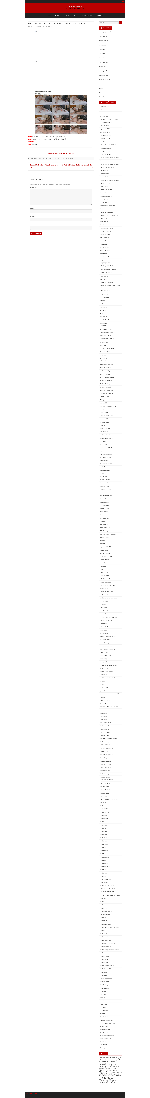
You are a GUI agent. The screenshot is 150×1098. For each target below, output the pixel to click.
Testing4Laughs (104, 713)
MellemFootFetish (105, 480)
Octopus (102, 543)
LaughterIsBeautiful (105, 435)
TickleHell (104, 325)
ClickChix (102, 225)
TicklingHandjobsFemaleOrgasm (109, 950)
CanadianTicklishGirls (106, 196)
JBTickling (103, 409)
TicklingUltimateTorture (107, 966)
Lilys (101, 451)
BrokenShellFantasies (106, 189)
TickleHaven (103, 847)
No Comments (47, 26)
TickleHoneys (104, 850)
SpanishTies (103, 691)
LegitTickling (103, 444)
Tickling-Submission (106, 911)
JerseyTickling (104, 412)
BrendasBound (104, 186)
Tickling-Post (104, 908)
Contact (67, 15)
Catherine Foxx (107, 1060)
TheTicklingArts (104, 796)
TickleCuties (103, 831)
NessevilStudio (104, 524)
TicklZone (103, 905)
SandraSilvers (104, 633)
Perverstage (103, 563)
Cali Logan (101, 1060)
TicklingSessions (105, 959)
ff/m (110, 1062)
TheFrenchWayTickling (106, 748)
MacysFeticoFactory (106, 464)
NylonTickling (104, 531)
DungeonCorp (104, 276)
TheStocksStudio (105, 771)
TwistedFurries (104, 1010)
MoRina (102, 515)
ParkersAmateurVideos (106, 556)
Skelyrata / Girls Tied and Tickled (109, 665)
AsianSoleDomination (106, 142)
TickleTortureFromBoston (107, 886)
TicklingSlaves (104, 962)
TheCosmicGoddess (105, 723)
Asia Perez (116, 1057)
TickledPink (103, 834)
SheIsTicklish (104, 652)
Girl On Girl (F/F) (104, 75)
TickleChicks (103, 825)
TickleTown (103, 898)
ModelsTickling (104, 508)
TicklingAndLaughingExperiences (109, 927)
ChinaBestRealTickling (106, 212)
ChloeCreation (104, 218)
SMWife (102, 684)
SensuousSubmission (106, 646)
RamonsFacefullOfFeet (106, 591)
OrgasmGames (104, 550)
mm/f (114, 1068)
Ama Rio (101, 1057)
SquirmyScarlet (105, 263)
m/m (116, 1066)
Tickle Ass (102, 49)
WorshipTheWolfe (105, 1029)
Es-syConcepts (104, 294)
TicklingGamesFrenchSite (107, 943)
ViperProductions (105, 1017)
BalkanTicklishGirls (105, 148)
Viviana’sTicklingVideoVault (107, 1023)
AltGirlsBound (104, 116)
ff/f (107, 1061)
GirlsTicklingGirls (105, 352)
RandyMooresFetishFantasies (108, 598)
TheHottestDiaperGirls (106, 755)
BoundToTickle (104, 177)
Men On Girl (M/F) (104, 79)
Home (49, 15)
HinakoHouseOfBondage (107, 377)
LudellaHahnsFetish (105, 457)
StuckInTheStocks (105, 700)
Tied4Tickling (104, 985)
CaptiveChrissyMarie (106, 202)
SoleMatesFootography (106, 671)
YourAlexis (103, 1041)
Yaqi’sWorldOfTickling (106, 1038)
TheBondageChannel (107, 780)
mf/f (103, 1068)
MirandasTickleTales (106, 499)
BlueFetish (103, 161)
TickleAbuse (103, 806)
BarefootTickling (105, 151)
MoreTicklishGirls (106, 978)
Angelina (106, 1057)
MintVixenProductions (106, 495)
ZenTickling (103, 1044)
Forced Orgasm (103, 40)
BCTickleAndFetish (105, 154)
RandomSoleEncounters (107, 595)
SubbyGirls (103, 703)
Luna (107, 1066)
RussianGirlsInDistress (106, 620)
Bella (120, 1057)
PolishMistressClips (105, 579)
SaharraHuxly (104, 630)
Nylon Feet (102, 66)
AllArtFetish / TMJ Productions (109, 119)
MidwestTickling (104, 486)
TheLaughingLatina (105, 761)
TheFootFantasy (104, 742)
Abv (101, 110)
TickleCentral (104, 818)
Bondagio (104, 623)
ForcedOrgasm (105, 914)
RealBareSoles (104, 601)
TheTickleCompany (105, 774)
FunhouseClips (104, 342)
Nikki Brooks (109, 1070)
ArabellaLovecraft (105, 132)
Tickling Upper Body (67, 158)
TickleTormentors (105, 879)
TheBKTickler (104, 716)
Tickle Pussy (102, 58)
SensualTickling (104, 643)
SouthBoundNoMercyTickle (108, 678)
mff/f (107, 1068)
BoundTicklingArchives (108, 888)
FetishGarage (103, 316)
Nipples (115, 1070)
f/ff (102, 1062)
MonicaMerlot (104, 511)
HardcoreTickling (105, 371)
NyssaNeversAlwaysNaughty (108, 534)
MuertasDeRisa (104, 521)
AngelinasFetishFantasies (107, 129)
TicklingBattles (104, 934)
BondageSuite (104, 170)
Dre (111, 1060)
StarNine (102, 697)
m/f (47, 158)
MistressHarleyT (104, 502)
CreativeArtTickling (105, 231)
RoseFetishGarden (105, 614)
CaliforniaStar (104, 193)
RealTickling (103, 604)
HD (45, 158)
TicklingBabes (104, 930)
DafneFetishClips (105, 237)
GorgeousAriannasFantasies (109, 492)
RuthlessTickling (104, 627)
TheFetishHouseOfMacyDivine (108, 738)
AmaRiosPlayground (106, 122)
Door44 (102, 260)
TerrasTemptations (105, 710)
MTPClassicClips (104, 518)
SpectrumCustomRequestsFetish (109, 694)
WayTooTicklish (104, 1026)
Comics (57, 15)
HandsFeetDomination (106, 364)
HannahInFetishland (105, 368)
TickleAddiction (104, 812)
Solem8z (103, 361)
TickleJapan (103, 860)
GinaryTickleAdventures (107, 348)
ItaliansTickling (104, 396)
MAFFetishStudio (105, 470)
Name (32, 208)
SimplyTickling (104, 662)
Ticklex (102, 902)
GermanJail (103, 345)
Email (32, 216)
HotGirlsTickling (105, 384)
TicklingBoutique (105, 937)
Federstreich (103, 300)
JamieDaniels (103, 403)
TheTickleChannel (105, 777)
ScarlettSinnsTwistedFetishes (108, 636)
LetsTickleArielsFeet (106, 448)
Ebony (101, 88)
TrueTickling (103, 1007)
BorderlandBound (105, 174)
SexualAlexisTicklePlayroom (108, 649)
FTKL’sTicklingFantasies (107, 336)
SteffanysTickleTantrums (108, 266)
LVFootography (104, 460)
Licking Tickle (103, 71)
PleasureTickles (104, 575)
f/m (104, 1062)
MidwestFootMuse (105, 483)
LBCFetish (103, 441)
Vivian (117, 1083)
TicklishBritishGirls (105, 969)
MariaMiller (103, 473)
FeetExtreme (103, 304)
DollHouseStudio (105, 250)
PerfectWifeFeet (104, 559)
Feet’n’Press (103, 307)
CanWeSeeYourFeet (105, 199)
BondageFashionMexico (107, 167)
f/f (119, 1059)
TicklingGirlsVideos (105, 946)
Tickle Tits (102, 53)
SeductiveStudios (105, 639)
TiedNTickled (103, 991)
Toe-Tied (102, 998)
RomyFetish (103, 607)
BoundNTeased (105, 290)
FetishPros (103, 310)
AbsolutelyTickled (105, 106)
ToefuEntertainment (106, 1001)
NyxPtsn (102, 540)
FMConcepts (103, 323)
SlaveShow (103, 681)
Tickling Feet (56, 158)
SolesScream (103, 675)
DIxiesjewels (103, 253)
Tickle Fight (102, 45)
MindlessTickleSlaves (106, 489)
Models (100, 15)
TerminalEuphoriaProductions (109, 707)
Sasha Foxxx (113, 1072)
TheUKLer (103, 802)
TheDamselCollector (106, 726)
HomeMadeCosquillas (106, 380)
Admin (31, 26)
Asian (101, 84)
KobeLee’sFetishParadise (107, 416)
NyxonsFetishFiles (105, 537)
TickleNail (103, 870)
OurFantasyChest (105, 553)
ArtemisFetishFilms (105, 135)
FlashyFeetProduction (106, 332)
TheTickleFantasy (105, 783)
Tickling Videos (75, 6)
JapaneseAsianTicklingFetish (108, 406)
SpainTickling (104, 687)
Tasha (117, 1072)
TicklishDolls (103, 972)
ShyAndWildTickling (35, 158)
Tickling (103, 917)
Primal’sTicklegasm (105, 582)
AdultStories (103, 113)
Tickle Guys (102, 97)
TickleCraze (103, 828)
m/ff (114, 1066)
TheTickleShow (104, 793)
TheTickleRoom (104, 786)
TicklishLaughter (105, 988)
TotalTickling (103, 1004)
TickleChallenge (104, 822)
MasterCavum (104, 476)
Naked (50, 158)
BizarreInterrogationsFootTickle (109, 180)
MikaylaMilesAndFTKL (107, 338)
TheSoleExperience (105, 767)
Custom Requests (87, 15)
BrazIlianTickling (105, 183)
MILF (100, 92)
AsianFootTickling (105, 138)
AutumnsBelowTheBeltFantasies (109, 145)
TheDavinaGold (104, 729)
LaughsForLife (104, 432)
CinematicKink (104, 222)
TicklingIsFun (104, 953)
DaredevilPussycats (105, 241)
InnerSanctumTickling (106, 393)
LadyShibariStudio (105, 428)
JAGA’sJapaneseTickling (106, 400)
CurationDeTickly (105, 234)
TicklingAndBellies (105, 924)
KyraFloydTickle (104, 422)
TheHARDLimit (104, 751)
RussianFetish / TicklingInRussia (109, 617)
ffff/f (114, 1061)
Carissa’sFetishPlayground (107, 205)
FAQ (75, 15)
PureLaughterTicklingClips (107, 585)
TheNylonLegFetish (105, 764)
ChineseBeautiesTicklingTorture (109, 215)
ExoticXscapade (104, 297)
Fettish (102, 313)
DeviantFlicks (104, 244)
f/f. (100, 1061)
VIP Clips (110, 1082)
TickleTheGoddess (106, 272)
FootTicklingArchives (107, 891)
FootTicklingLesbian (106, 329)
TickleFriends (104, 844)
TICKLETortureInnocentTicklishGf (110, 895)
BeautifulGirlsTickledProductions (109, 158)
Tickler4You (103, 873)
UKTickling (103, 1014)
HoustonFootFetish (105, 387)
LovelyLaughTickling (106, 454)
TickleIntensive (104, 857)
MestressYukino (104, 505)
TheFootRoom (105, 789)
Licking (102, 1066)
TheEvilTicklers (104, 735)
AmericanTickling (105, 126)
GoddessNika (103, 355)
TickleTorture (104, 882)
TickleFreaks (103, 841)
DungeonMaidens (105, 279)
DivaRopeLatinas (104, 247)
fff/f (112, 1062)
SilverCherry (103, 659)
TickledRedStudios (105, 838)
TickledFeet (104, 920)
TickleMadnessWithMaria (108, 269)
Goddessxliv (103, 358)
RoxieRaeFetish (105, 744)
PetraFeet (102, 569)
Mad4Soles (103, 467)
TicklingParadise (104, 956)
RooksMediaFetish (105, 611)
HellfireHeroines (105, 374)
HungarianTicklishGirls (106, 390)
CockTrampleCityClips (106, 228)
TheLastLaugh (104, 758)
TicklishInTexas (104, 981)
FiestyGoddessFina (105, 320)
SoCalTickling (104, 668)
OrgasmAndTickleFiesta (107, 547)
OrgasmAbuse (105, 808)
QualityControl (104, 588)
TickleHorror (104, 854)
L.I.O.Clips (102, 425)
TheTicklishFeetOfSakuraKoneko (109, 799)
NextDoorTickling (105, 528)
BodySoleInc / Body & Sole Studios (109, 164)
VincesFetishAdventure (106, 1020)
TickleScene (103, 876)
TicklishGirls (103, 975)
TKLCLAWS (103, 994)
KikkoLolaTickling (105, 419)
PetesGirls (103, 566)
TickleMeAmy (104, 863)
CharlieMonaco (104, 209)
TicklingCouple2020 (105, 940)
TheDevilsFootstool (105, 732)
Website (33, 225)
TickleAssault (104, 815)
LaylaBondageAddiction (106, 438)
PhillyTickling (104, 572)
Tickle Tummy (103, 62)
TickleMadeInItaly (105, 866)
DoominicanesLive (105, 257)
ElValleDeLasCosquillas (106, 282)
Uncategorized (104, 1048)
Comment (33, 187)
